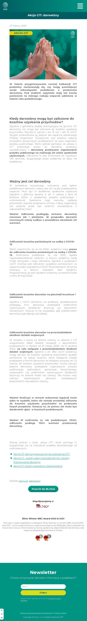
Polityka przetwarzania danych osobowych (36, 613)
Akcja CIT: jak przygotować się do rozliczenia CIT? (41, 454)
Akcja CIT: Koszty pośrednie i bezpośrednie (37, 466)
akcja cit (23, 481)
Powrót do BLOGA (43, 488)
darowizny (35, 481)
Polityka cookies (60, 613)
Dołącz (43, 592)
